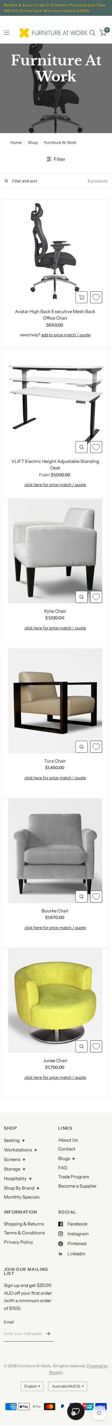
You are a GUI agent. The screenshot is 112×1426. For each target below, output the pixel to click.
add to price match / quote (65, 335)
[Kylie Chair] (55, 551)
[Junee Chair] (55, 1000)
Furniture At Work (60, 142)
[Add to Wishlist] (96, 297)
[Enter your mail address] (48, 1334)
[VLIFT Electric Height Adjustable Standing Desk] (55, 401)
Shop (33, 142)
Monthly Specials (21, 1197)
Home (16, 142)
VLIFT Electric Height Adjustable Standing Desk (55, 464)
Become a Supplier (77, 1186)
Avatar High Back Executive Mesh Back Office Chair (55, 315)
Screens (12, 1159)
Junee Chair (55, 1060)
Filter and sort (24, 180)
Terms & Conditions (24, 1233)
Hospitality (15, 1178)
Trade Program (73, 1176)
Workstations (18, 1150)
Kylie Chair (55, 611)
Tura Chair (55, 761)
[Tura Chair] (55, 701)
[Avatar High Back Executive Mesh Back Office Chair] (55, 251)
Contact (66, 1149)
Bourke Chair (55, 911)
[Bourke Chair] (55, 851)
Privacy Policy (18, 1242)
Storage (12, 1169)
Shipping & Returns (24, 1224)
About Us (68, 1140)
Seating (12, 1140)
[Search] (92, 32)
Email (9, 1321)
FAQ (62, 1168)
